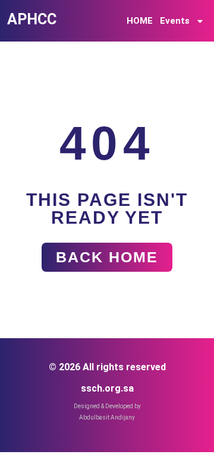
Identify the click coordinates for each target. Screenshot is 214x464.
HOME (140, 20)
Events (175, 20)
